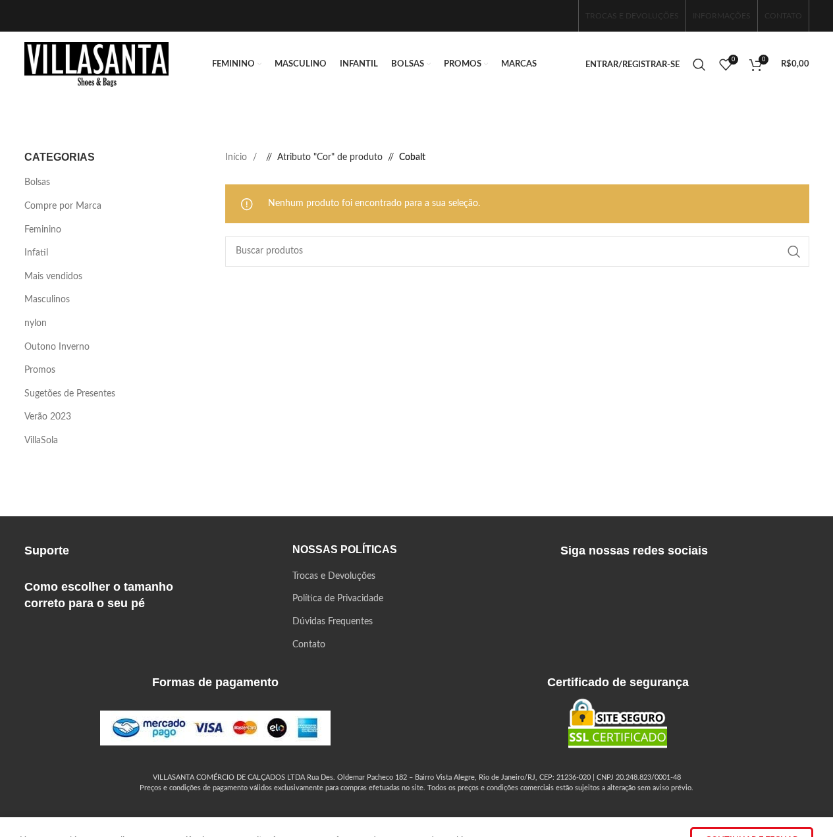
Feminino (42, 229)
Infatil (36, 252)
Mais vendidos (53, 276)
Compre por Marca (62, 206)
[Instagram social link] (540, 15)
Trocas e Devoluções (333, 576)
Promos (39, 370)
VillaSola (41, 440)
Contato (308, 644)
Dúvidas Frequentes (332, 621)
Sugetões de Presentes (69, 393)
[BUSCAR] (794, 251)
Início (237, 157)
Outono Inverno (57, 347)
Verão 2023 (47, 416)
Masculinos (47, 299)
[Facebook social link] (519, 15)
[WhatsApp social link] (561, 15)
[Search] (699, 64)
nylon (35, 323)
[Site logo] (96, 64)
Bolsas (37, 182)
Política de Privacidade (337, 598)
